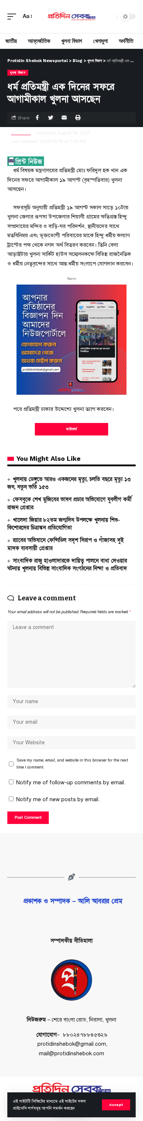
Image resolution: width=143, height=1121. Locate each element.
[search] (109, 16)
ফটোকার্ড (71, 429)
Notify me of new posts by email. (58, 799)
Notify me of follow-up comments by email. (70, 782)
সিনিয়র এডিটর (21, 132)
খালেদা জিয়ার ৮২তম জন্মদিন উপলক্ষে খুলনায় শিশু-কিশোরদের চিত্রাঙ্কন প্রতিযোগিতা (63, 524)
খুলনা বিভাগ (18, 72)
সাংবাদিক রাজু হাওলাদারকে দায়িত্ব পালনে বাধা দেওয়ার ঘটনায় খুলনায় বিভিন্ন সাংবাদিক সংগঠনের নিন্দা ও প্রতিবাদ (67, 564)
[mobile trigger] (13, 16)
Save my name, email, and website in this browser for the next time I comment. (72, 763)
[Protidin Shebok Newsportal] (71, 16)
